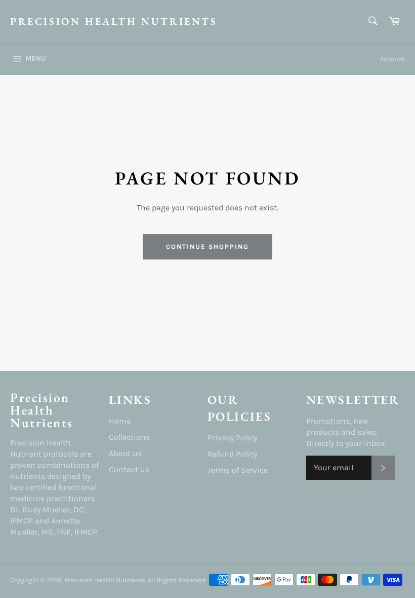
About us (125, 453)
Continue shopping (207, 246)
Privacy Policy (232, 437)
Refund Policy (232, 454)
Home (120, 421)
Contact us (129, 469)
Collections (129, 437)
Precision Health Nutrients (114, 21)
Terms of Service (238, 470)
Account (392, 59)
